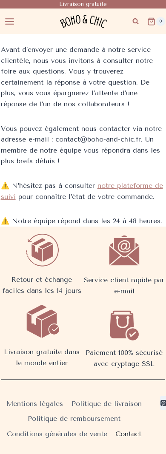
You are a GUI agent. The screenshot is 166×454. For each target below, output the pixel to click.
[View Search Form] (135, 21)
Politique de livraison (107, 404)
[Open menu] (10, 21)
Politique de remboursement (74, 418)
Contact (128, 434)
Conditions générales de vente (57, 434)
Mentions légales (34, 404)
